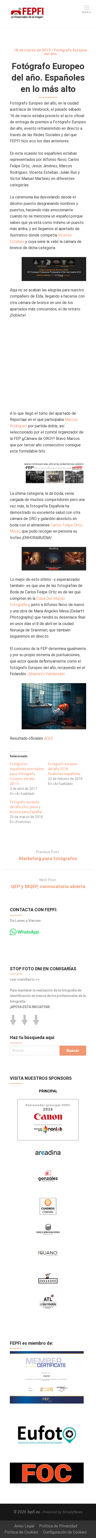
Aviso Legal (24, 1526)
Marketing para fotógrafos (48, 858)
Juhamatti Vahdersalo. (46, 674)
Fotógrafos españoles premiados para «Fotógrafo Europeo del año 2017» (27, 774)
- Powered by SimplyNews (62, 1512)
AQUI (48, 738)
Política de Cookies (21, 1532)
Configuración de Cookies (65, 1532)
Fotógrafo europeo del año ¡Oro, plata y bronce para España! (26, 807)
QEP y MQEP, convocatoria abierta (48, 886)
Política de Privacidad (58, 1526)
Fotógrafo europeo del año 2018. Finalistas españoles (64, 769)
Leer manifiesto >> (24, 979)
